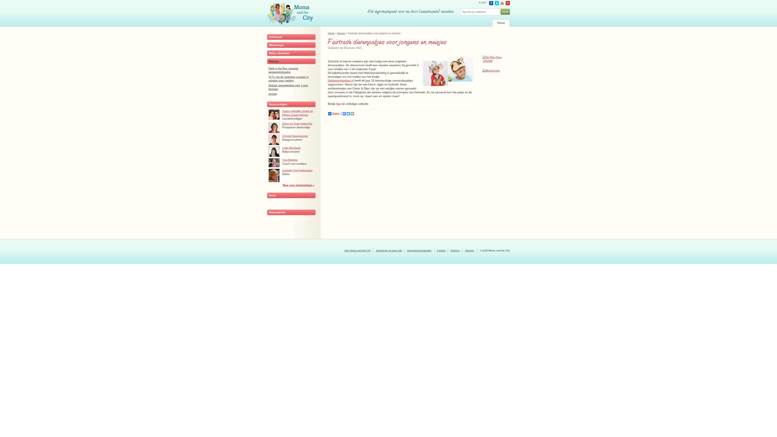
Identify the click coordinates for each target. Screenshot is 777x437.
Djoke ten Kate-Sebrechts (297, 123)
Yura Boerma (289, 159)
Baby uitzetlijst (279, 53)
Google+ (469, 250)
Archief (273, 93)
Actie (272, 195)
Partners (455, 250)
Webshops (276, 45)
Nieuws (341, 33)
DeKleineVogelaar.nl (340, 80)
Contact (441, 250)
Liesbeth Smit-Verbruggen (297, 170)
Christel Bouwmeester (295, 136)
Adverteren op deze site (389, 250)
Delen (336, 113)
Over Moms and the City (357, 250)
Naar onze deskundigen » (298, 185)
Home (501, 22)
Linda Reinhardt (291, 148)
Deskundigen (278, 104)
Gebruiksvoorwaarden (419, 250)
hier (338, 103)
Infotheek (275, 37)
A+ (485, 2)
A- (480, 2)
